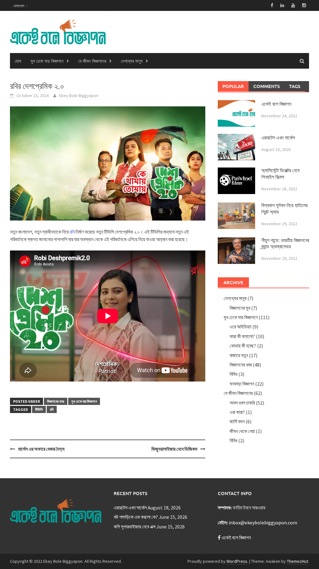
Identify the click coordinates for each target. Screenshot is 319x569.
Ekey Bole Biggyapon (78, 95)
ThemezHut (297, 561)
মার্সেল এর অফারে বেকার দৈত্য (41, 449)
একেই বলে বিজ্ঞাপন (276, 104)
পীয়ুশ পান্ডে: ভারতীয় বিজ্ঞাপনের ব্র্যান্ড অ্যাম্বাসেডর (285, 243)
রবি (72, 232)
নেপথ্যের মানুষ (132, 61)
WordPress (236, 561)
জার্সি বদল (237, 421)
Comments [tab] (266, 86)
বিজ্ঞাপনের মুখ (240, 308)
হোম (18, 61)
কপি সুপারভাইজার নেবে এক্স (134, 526)
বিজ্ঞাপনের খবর (55, 401)
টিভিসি (39, 409)
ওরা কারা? (237, 412)
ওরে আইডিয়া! (240, 326)
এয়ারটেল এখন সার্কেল (278, 138)
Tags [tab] (294, 86)
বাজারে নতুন (239, 355)
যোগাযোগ (18, 5)
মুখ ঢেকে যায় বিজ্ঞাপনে (47, 61)
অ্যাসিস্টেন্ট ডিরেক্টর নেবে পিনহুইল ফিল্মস (280, 174)
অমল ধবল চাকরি (242, 403)
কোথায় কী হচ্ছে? (243, 346)
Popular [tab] (233, 86)
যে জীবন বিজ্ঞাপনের (92, 61)
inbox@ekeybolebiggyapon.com (263, 522)
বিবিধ (233, 374)
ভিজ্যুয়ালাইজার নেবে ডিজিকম (174, 449)
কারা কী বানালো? (242, 336)
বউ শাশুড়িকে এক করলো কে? (136, 517)
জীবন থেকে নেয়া (242, 431)
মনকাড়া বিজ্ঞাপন (242, 384)
